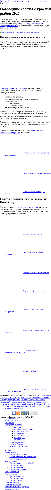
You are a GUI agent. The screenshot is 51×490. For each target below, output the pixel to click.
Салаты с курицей (16, 467)
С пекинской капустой (41, 398)
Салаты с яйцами (12, 489)
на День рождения (17, 404)
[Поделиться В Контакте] (14, 413)
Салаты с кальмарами (18, 455)
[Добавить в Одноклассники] (18, 413)
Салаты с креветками (18, 459)
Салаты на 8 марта (19, 406)
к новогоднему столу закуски (26, 207)
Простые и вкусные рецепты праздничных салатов (28, 1)
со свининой (19, 440)
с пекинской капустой (23, 435)
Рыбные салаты (11, 474)
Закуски (8, 450)
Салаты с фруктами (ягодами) (17, 487)
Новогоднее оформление (10, 400)
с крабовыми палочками (24, 429)
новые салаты (17, 408)
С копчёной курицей (17, 402)
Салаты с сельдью (16, 478)
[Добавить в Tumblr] (27, 413)
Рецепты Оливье (16, 444)
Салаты (3, 1)
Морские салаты (11, 452)
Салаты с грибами (12, 482)
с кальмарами (19, 438)
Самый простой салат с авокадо (13, 88)
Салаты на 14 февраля (34, 404)
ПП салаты (9, 423)
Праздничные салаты (8, 398)
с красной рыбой (21, 431)
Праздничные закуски (35, 402)
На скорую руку (27, 400)
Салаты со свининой (17, 470)
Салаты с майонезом (13, 485)
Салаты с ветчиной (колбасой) (21, 463)
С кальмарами (5, 408)
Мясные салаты (11, 461)
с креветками (19, 433)
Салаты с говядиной (17, 465)
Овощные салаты (12, 472)
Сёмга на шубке (29, 371)
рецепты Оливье (24, 398)
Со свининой (44, 406)
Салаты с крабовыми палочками (22, 457)
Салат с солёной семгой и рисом (36, 273)
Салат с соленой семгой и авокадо (37, 173)
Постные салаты (44, 395)
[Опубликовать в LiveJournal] (36, 413)
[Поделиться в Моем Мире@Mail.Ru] (23, 413)
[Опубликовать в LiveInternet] (32, 413)
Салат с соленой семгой (32, 234)
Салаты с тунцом (16, 480)
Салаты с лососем (16, 476)
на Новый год (32, 406)
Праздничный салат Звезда (34, 291)
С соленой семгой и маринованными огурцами (22, 351)
